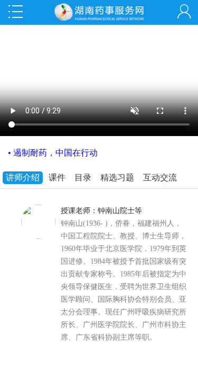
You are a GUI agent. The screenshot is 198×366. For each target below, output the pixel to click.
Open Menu (15, 11)
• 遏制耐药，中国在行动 (53, 152)
